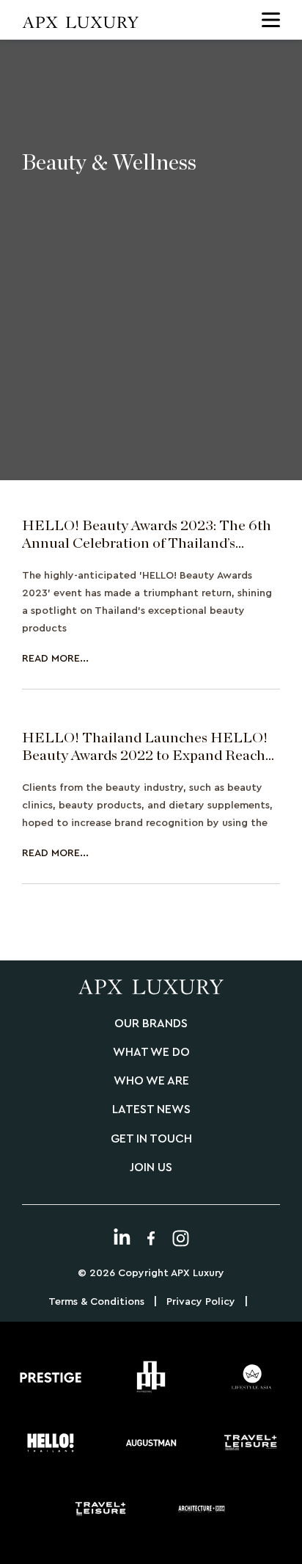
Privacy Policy (200, 1302)
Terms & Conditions (96, 1302)
